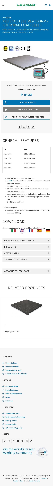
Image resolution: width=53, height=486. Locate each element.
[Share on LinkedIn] (28, 127)
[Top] (47, 481)
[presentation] (3, 319)
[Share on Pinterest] (33, 127)
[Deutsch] (48, 231)
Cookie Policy (18, 481)
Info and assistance (13, 393)
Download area (11, 390)
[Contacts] (46, 5)
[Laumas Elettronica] (26, 6)
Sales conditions (12, 413)
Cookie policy (10, 424)
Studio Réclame (34, 481)
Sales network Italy (13, 370)
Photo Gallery (11, 363)
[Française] (31, 231)
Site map (9, 401)
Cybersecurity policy (13, 428)
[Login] (50, 5)
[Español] (39, 231)
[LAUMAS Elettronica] (4, 441)
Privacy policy (11, 420)
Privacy (44, 478)
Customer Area (11, 386)
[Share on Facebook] (20, 127)
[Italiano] (13, 231)
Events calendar (12, 366)
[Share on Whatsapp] (24, 127)
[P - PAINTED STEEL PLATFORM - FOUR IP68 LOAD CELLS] (26, 307)
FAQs (7, 397)
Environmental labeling (15, 417)
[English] (22, 231)
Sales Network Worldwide (16, 374)
